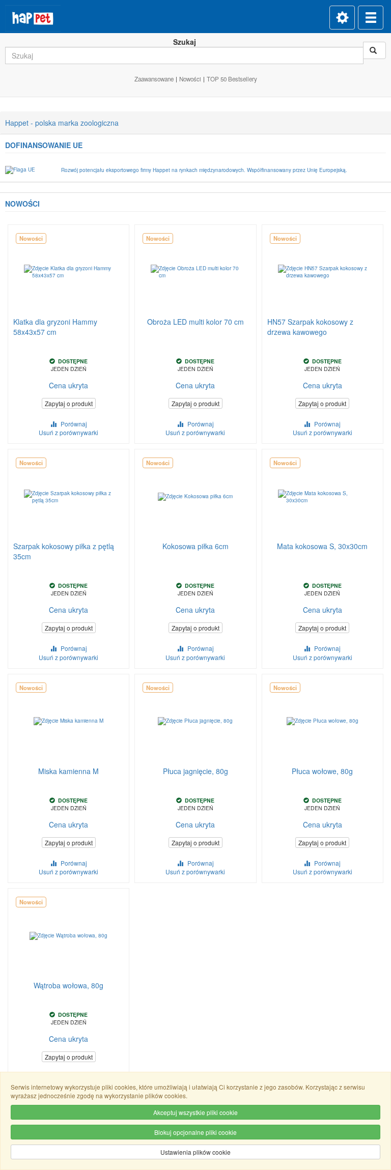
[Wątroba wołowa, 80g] (68, 936)
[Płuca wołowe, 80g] (322, 721)
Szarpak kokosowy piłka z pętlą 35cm (63, 551)
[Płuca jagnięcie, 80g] (195, 721)
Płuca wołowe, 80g (322, 771)
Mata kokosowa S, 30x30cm (322, 546)
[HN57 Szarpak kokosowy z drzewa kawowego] (322, 272)
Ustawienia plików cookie (195, 1152)
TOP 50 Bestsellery (232, 79)
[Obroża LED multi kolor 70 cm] (195, 272)
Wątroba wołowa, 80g (68, 985)
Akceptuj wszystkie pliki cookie (195, 1112)
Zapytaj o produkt (69, 403)
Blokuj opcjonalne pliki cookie (195, 1132)
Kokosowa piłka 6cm (195, 546)
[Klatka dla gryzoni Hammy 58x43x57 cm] (68, 272)
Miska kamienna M (68, 771)
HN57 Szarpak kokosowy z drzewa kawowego (310, 327)
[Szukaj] (374, 50)
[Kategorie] (370, 18)
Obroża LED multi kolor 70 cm (195, 322)
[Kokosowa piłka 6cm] (195, 496)
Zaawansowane (154, 79)
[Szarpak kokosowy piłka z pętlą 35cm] (68, 496)
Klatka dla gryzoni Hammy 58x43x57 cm (55, 327)
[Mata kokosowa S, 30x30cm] (322, 496)
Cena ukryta (68, 385)
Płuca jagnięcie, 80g (195, 771)
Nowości (190, 79)
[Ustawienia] (342, 18)
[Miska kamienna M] (68, 721)
